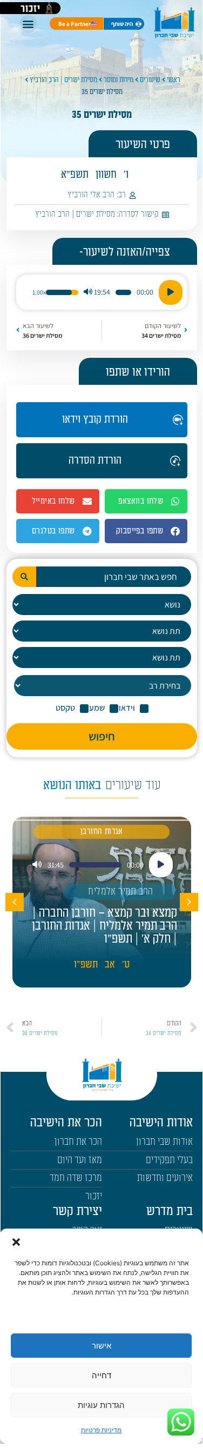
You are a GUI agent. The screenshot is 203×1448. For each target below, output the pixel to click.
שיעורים (150, 80)
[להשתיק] (88, 292)
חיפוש (102, 736)
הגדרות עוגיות (101, 1405)
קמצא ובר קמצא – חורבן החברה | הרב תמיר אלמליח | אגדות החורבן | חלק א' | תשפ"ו (104, 926)
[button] (16, 1242)
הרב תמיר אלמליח (120, 891)
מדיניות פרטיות (101, 1430)
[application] (101, 292)
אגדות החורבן (101, 831)
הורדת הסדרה (95, 460)
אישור (101, 1345)
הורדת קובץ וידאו (95, 419)
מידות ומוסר (118, 80)
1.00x (39, 292)
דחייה (101, 1375)
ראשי (173, 80)
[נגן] (170, 292)
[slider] (123, 292)
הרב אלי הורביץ (90, 194)
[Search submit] (24, 576)
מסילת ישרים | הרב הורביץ (63, 80)
